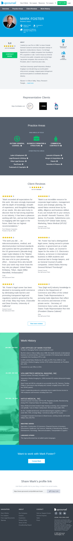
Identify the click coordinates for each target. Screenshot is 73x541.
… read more (29, 83)
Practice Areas (17, 9)
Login (69, 3)
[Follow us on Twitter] (60, 513)
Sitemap (3, 520)
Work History (45, 9)
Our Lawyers (33, 3)
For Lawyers (50, 3)
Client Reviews (31, 9)
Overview (5, 9)
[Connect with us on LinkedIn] (64, 513)
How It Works (24, 3)
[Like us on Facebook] (56, 513)
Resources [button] (42, 3)
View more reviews (36, 323)
